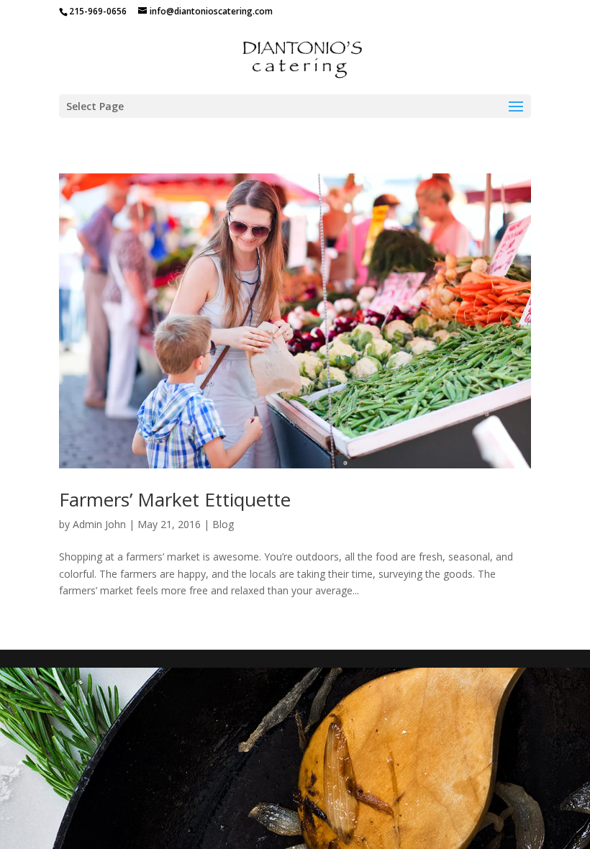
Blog (223, 524)
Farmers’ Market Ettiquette (175, 499)
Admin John (99, 524)
